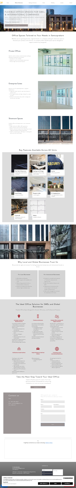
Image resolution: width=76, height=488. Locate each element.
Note (42, 413)
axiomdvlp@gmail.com (17, 403)
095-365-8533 (17, 467)
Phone (42, 404)
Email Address (56, 404)
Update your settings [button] (48, 442)
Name (42, 399)
